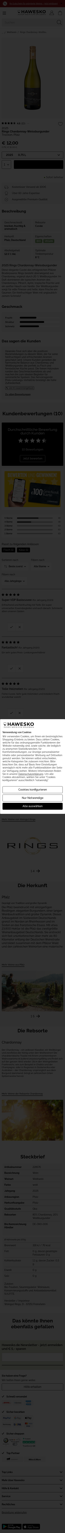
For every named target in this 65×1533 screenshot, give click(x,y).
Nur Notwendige (32, 798)
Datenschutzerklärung (30, 774)
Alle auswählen (32, 806)
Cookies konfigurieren (32, 789)
